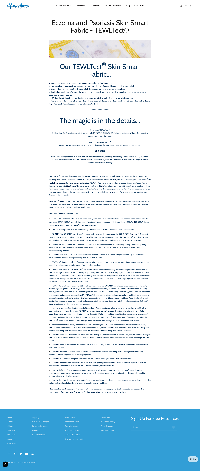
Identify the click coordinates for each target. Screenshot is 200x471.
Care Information (71, 426)
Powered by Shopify (29, 462)
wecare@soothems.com (75, 389)
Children (10, 426)
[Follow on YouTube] (26, 454)
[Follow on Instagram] (14, 454)
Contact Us (139, 6)
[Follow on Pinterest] (20, 454)
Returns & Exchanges (40, 422)
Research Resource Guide (75, 439)
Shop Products (62, 6)
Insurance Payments (40, 426)
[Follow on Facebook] (9, 454)
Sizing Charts (70, 417)
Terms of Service (107, 430)
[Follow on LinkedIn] (32, 454)
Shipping (35, 417)
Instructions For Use (73, 422)
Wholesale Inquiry (108, 422)
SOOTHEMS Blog (72, 430)
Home (9, 417)
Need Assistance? (39, 435)
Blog (128, 6)
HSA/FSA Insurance (113, 6)
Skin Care (11, 430)
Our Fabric (96, 6)
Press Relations (107, 426)
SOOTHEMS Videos (73, 435)
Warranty (35, 430)
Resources (80, 6)
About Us (11, 439)
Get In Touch (106, 417)
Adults (10, 422)
